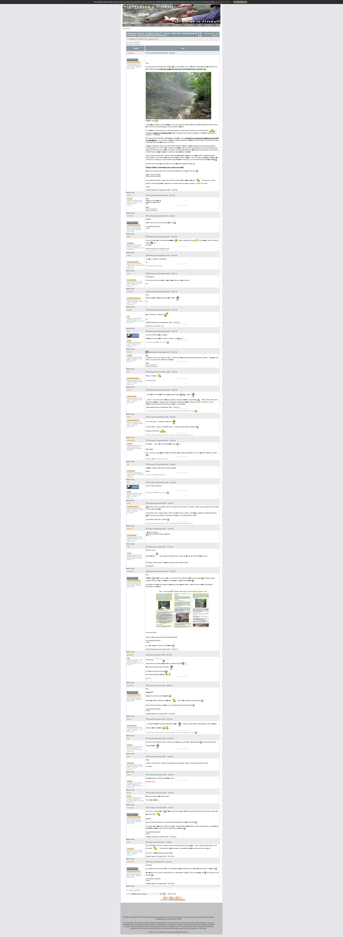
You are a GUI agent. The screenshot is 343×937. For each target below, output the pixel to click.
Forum (157, 25)
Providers (208, 25)
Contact (219, 25)
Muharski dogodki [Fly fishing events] (152, 35)
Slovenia (127, 25)
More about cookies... (223, 2)
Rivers (148, 25)
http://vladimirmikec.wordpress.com (157, 248)
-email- (198, 183)
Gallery (166, 25)
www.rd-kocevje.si (152, 210)
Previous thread (209, 33)
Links (199, 25)
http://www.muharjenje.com (155, 326)
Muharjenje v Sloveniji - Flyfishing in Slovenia (144, 33)
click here (202, 928)
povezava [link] (155, 174)
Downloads (189, 25)
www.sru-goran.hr (151, 209)
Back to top (130, 192)
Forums (167, 33)
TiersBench (177, 25)
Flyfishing (138, 25)
